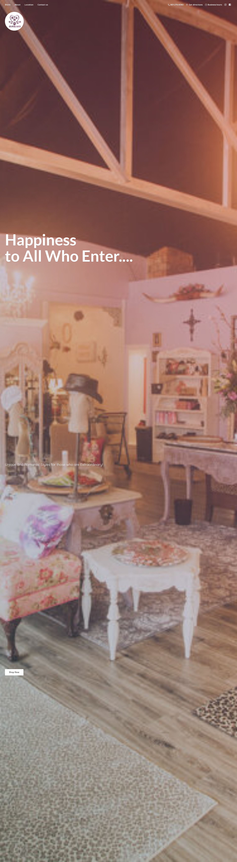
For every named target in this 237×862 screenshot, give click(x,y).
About (17, 4)
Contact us (43, 4)
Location (29, 4)
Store (7, 4)
